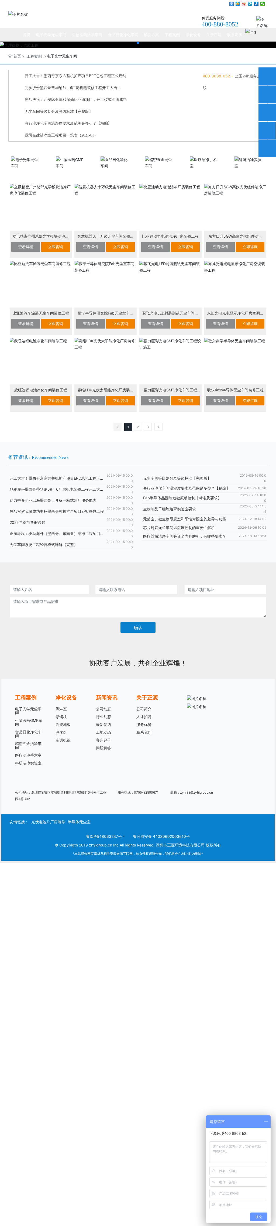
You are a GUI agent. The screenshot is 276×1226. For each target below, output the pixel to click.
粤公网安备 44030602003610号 (161, 836)
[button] (138, 43)
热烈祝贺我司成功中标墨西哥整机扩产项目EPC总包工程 (57, 511)
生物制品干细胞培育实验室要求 (169, 509)
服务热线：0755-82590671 (138, 792)
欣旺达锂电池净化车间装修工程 (40, 390)
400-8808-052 (217, 76)
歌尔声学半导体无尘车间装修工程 (235, 390)
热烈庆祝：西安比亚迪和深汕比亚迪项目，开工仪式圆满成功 (76, 100)
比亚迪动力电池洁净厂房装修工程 (170, 236)
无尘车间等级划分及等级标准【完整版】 (59, 112)
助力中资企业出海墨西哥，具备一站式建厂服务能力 (53, 500)
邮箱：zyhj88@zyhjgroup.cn (191, 792)
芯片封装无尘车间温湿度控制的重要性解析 (179, 527)
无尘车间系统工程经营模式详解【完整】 (44, 544)
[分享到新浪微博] (244, 4)
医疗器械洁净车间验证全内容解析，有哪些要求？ (184, 536)
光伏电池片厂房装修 (48, 821)
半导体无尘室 (79, 821)
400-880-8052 (220, 24)
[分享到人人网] (256, 4)
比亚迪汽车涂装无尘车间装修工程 (40, 313)
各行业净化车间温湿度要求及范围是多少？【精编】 (68, 123)
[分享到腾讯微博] (250, 4)
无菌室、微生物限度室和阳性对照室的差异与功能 (184, 519)
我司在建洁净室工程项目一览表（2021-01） (61, 135)
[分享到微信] (262, 4)
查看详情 (25, 246)
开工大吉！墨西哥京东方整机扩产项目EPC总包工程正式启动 (75, 76)
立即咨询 (55, 246)
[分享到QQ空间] (238, 4)
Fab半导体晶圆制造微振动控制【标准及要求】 (182, 498)
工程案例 (34, 56)
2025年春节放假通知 (27, 522)
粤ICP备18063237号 (104, 836)
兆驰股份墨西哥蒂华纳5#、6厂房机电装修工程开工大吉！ (73, 88)
